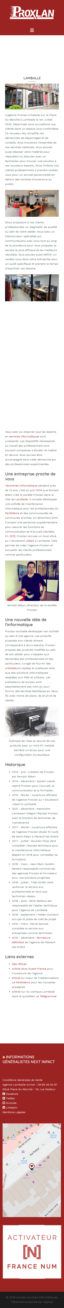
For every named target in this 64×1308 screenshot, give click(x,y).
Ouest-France (37, 968)
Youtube (11, 1103)
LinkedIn (11, 1107)
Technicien (12, 485)
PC (7, 695)
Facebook (12, 1093)
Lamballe (21, 499)
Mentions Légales (14, 1112)
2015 (12, 536)
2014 (39, 490)
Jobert (30, 540)
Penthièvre (12, 513)
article (16, 968)
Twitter (10, 1098)
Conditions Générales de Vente (22, 1080)
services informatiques (24, 436)
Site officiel (19, 964)
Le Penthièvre (21, 982)
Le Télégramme (46, 996)
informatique (28, 485)
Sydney (48, 1302)
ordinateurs (12, 668)
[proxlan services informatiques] (32, 13)
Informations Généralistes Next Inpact (29, 1059)
